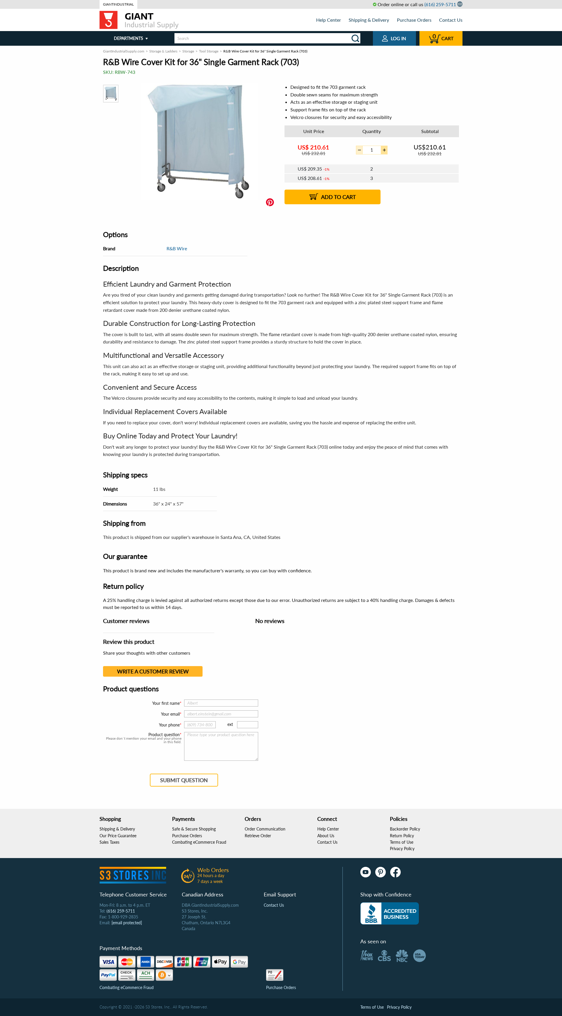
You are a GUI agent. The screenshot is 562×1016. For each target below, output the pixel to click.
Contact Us (450, 20)
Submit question (184, 780)
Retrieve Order (258, 835)
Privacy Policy (402, 848)
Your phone (169, 724)
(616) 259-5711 (440, 4)
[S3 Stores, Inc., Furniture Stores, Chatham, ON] (389, 913)
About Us (325, 835)
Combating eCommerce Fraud (199, 842)
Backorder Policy (405, 828)
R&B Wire (177, 248)
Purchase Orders (414, 20)
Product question (164, 735)
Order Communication (265, 828)
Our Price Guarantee (118, 835)
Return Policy (402, 835)
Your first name (166, 703)
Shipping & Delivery (369, 20)
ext (230, 724)
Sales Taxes (109, 842)
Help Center (328, 20)
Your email (170, 714)
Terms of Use (401, 842)
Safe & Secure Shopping (194, 828)
